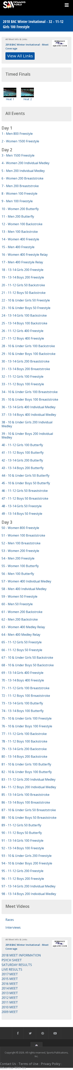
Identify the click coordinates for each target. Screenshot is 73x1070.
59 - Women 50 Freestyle (19, 596)
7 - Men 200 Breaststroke (20, 186)
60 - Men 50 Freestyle (17, 604)
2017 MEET (10, 974)
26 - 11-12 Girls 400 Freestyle (22, 331)
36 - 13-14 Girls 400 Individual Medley (28, 407)
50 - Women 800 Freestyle (20, 528)
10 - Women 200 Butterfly (20, 209)
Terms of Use (28, 1064)
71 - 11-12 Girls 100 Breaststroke (25, 688)
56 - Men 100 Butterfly (18, 574)
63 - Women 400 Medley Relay (23, 627)
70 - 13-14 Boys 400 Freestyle (23, 680)
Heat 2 (27, 99)
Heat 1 (10, 99)
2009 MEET (10, 1012)
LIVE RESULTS (12, 969)
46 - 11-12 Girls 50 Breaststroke (25, 491)
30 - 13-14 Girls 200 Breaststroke (25, 361)
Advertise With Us (13, 1068)
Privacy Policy (50, 1064)
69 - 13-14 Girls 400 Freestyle (22, 673)
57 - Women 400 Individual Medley (26, 581)
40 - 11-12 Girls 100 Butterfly (22, 445)
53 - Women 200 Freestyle (20, 551)
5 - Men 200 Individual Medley (23, 171)
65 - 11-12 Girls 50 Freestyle (22, 642)
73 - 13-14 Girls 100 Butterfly (22, 703)
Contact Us (8, 1064)
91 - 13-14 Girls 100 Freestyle (22, 840)
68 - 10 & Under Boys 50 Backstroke (28, 665)
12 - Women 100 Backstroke (22, 224)
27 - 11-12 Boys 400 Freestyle (23, 338)
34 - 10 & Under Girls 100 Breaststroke (30, 392)
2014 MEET (10, 988)
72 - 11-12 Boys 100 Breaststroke (26, 695)
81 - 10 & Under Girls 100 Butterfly (26, 764)
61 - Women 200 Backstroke (22, 612)
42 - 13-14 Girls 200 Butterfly (22, 460)
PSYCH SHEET (12, 960)
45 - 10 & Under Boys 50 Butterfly (26, 483)
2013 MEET (10, 993)
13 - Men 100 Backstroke (20, 231)
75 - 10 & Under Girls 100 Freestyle (27, 718)
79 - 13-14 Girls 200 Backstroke (24, 749)
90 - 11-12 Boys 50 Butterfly (22, 833)
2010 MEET (10, 1007)
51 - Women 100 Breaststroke (23, 535)
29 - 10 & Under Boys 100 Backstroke (28, 354)
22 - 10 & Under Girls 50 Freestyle (26, 300)
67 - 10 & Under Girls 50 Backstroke (27, 657)
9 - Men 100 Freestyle (17, 201)
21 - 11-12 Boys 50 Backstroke (24, 293)
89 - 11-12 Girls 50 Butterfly (21, 825)
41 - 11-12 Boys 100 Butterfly (23, 452)
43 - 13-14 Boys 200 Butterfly (23, 468)
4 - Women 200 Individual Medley (25, 163)
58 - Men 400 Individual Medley (24, 589)
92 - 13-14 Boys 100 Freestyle (23, 848)
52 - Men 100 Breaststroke (21, 543)
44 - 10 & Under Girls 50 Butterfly (25, 475)
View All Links (20, 56)
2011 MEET (10, 1002)
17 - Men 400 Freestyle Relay (22, 262)
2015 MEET (10, 979)
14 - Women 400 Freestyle (20, 239)
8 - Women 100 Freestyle (19, 193)
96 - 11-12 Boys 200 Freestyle (23, 878)
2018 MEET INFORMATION (21, 955)
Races (9, 920)
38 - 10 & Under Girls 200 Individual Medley (27, 424)
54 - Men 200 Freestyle (18, 558)
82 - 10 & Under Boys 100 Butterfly (27, 772)
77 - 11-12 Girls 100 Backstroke (24, 734)
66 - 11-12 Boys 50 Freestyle (22, 650)
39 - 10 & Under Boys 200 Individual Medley (27, 436)
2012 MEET (10, 998)
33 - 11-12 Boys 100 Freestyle (23, 384)
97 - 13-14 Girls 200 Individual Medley (28, 886)
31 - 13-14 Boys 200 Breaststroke (26, 369)
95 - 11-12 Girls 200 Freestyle (22, 871)
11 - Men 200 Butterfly (18, 216)
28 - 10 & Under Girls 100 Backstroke (28, 346)
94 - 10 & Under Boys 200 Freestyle (27, 863)
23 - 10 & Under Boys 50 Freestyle (26, 308)
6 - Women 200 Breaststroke (22, 178)
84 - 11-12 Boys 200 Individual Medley (29, 787)
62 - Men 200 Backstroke (20, 619)
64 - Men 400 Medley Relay (21, 634)
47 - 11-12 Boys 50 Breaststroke (25, 498)
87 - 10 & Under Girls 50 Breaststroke (29, 810)
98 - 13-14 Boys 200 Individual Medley (29, 894)
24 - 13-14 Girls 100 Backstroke (24, 315)
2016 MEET (10, 984)
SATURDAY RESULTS (17, 965)
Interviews (13, 927)
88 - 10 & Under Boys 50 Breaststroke (29, 817)
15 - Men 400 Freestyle (18, 247)
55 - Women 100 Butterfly (20, 566)
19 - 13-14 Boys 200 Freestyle (23, 277)
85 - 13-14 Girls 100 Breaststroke (25, 794)
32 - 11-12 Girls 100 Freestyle (22, 376)
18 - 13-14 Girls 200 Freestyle (22, 270)
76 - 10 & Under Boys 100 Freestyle (27, 726)
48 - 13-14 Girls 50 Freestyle (22, 506)
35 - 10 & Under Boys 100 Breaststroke (30, 399)
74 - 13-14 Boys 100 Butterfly (23, 711)
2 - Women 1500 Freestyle (20, 141)
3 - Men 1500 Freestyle (18, 155)
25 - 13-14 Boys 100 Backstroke (24, 323)
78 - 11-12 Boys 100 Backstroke (24, 741)
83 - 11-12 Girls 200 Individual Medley (28, 779)
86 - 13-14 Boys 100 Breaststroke (26, 802)
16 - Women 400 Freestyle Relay (25, 254)
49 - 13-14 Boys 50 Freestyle (22, 513)
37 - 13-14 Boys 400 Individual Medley (29, 414)
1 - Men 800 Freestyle (17, 133)
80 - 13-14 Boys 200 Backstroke (24, 756)
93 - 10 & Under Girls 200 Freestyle (27, 856)
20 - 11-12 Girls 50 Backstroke (23, 285)
